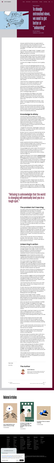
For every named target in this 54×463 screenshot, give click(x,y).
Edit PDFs (21, 446)
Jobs (41, 440)
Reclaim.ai (15, 445)
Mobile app (8, 440)
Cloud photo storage (22, 441)
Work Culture (28, 1)
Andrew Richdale (40, 424)
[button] (9, 453)
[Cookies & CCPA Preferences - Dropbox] (13, 458)
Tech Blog (45, 1)
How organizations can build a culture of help (9, 425)
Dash (49, 1)
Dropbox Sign (15, 446)
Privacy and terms (29, 441)
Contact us (28, 440)
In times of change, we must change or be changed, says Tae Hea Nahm (25, 425)
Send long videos (22, 440)
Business (15, 441)
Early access (8, 446)
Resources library (36, 441)
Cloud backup (22, 445)
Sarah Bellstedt (6, 427)
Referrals (35, 445)
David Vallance (37, 31)
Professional (15, 440)
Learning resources (29, 448)
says (43, 184)
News (24, 1)
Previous (15, 383)
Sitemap (28, 447)
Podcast (40, 1)
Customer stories (36, 440)
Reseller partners (36, 446)
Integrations (8, 441)
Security (8, 445)
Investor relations (43, 441)
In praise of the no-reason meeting (43, 422)
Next (37, 383)
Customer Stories (35, 1)
